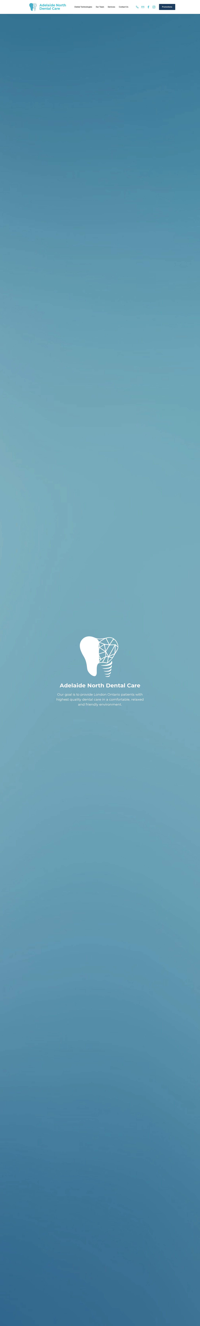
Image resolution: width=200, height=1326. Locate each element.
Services (111, 7)
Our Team (100, 7)
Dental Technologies (83, 7)
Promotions (167, 7)
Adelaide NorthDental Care (52, 7)
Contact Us (123, 7)
